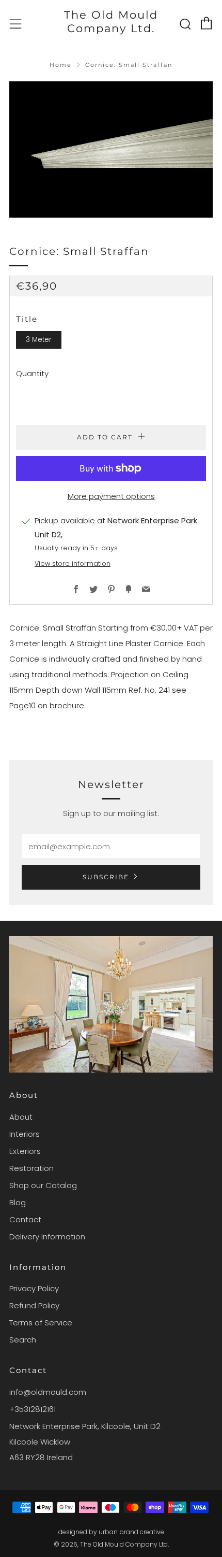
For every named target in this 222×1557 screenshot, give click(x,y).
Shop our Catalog (43, 1185)
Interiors (24, 1134)
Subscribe (106, 877)
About (21, 1116)
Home (61, 64)
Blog (17, 1202)
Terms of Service (40, 1322)
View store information (72, 563)
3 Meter (39, 340)
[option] (111, 149)
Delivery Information (47, 1236)
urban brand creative (131, 1531)
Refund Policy (34, 1305)
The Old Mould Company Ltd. (111, 21)
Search (22, 1339)
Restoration (31, 1168)
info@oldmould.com (47, 1392)
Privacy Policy (34, 1288)
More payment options (111, 496)
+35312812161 (32, 1409)
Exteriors (25, 1151)
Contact (25, 1219)
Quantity (32, 373)
